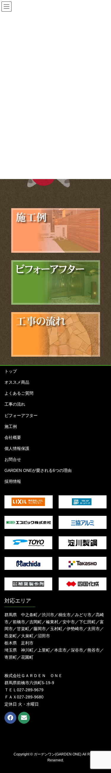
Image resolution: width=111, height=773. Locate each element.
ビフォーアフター (21, 415)
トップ (10, 371)
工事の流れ (14, 404)
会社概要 (12, 437)
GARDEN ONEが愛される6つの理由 (38, 470)
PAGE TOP (102, 744)
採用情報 (12, 481)
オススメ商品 (16, 382)
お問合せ (12, 459)
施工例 (10, 426)
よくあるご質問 (18, 393)
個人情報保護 (16, 448)
